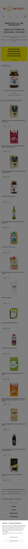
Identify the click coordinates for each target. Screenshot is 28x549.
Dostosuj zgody (14, 540)
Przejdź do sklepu (14, 537)
